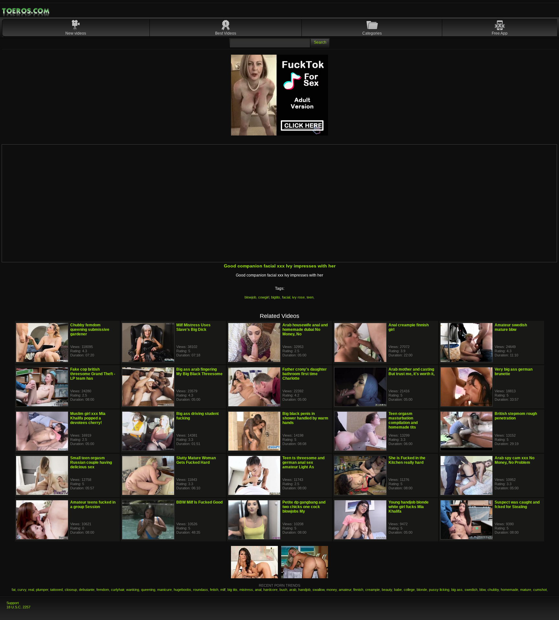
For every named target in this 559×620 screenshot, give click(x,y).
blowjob (250, 297)
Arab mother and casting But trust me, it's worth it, (411, 371)
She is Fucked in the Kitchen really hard (407, 460)
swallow (318, 590)
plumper (42, 590)
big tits (232, 590)
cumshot (540, 590)
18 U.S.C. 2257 (18, 607)
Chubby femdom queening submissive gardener (89, 329)
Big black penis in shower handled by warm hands (305, 418)
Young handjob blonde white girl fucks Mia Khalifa (409, 507)
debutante (86, 590)
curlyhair (117, 590)
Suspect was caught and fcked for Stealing (517, 504)
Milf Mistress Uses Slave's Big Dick (193, 327)
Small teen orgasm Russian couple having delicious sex (91, 462)
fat (14, 590)
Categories (372, 33)
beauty (387, 590)
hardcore (270, 590)
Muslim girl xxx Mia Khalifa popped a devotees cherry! (87, 418)
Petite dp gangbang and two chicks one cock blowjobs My (303, 507)
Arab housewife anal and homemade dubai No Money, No (305, 329)
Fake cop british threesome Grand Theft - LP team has (92, 374)
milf (222, 590)
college (409, 590)
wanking (132, 590)
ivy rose (298, 297)
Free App (500, 33)
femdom (102, 590)
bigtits (275, 297)
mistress (246, 590)
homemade (509, 590)
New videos (75, 33)
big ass (457, 590)
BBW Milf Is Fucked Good (199, 502)
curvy (21, 590)
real (31, 590)
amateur (345, 590)
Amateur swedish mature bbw (511, 327)
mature (525, 590)
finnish (358, 590)
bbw (482, 590)
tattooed (56, 590)
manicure (164, 590)
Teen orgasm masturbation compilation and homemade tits (403, 420)
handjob (304, 590)
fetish (214, 590)
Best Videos (225, 33)
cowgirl (263, 297)
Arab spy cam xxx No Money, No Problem (514, 460)
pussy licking (439, 590)
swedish (471, 590)
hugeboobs (182, 590)
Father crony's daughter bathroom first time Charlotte (304, 374)
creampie (372, 590)
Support (12, 603)
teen (310, 297)
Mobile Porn (26, 11)
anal (258, 590)
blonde (422, 590)
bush (283, 590)
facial (286, 297)
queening (148, 590)
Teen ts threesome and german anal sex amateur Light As (303, 462)
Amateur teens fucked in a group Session (92, 504)
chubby (493, 590)
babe (398, 590)
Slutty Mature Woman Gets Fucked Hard (196, 460)
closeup (71, 590)
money (331, 590)
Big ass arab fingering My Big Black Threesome (199, 371)
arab (292, 590)
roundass (200, 590)
